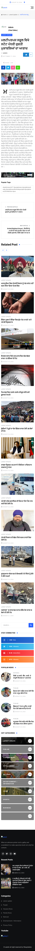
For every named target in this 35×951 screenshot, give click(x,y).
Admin (5, 53)
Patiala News (7, 913)
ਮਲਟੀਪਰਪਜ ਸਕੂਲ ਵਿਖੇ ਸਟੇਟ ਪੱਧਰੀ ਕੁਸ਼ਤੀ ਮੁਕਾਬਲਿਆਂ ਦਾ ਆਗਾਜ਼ (15, 211)
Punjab (15, 688)
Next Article (24, 225)
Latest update (13, 14)
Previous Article (12, 207)
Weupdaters (27, 947)
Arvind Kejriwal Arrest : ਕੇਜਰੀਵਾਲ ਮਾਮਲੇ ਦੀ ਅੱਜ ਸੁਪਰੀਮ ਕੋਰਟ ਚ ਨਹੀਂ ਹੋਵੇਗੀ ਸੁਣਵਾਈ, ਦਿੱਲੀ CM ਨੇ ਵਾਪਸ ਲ (18, 231)
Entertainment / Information (12, 921)
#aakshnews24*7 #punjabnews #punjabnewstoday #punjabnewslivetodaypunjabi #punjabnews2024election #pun (17, 189)
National (16, 673)
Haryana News (8, 909)
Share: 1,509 (9, 62)
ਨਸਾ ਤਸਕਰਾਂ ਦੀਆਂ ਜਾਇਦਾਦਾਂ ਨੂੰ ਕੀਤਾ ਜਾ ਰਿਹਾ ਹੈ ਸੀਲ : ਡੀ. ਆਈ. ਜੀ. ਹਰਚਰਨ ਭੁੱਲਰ (22, 868)
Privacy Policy (7, 925)
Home (5, 14)
